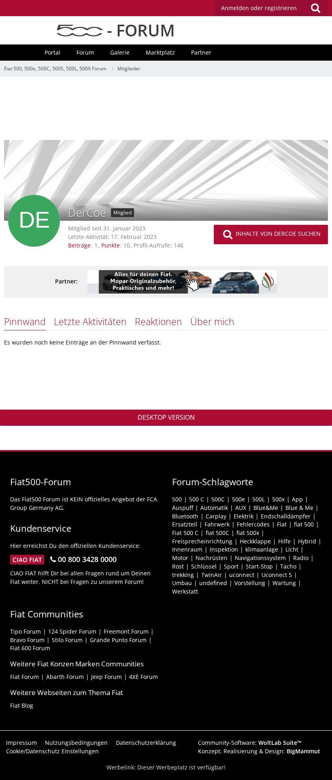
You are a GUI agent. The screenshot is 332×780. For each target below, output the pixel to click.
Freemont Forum (126, 631)
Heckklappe (255, 541)
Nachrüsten (212, 558)
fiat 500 (304, 524)
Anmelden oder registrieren (259, 8)
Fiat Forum (24, 677)
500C (218, 499)
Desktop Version (166, 417)
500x (278, 499)
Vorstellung (249, 583)
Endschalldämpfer (286, 516)
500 (177, 499)
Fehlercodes (253, 524)
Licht (291, 549)
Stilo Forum (67, 640)
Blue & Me (299, 508)
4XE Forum (143, 677)
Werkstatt (185, 591)
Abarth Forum (65, 677)
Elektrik (243, 516)
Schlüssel (204, 566)
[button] (271, 8)
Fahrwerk (217, 524)
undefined (213, 583)
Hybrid (307, 541)
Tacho (288, 566)
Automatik (214, 508)
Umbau (182, 583)
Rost (178, 566)
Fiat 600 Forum (30, 648)
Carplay (216, 516)
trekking (183, 575)
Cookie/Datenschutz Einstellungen (52, 751)
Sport (231, 566)
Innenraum (187, 549)
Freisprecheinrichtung (202, 541)
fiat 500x (247, 533)
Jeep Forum (106, 677)
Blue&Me (265, 508)
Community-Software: (250, 742)
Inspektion (224, 549)
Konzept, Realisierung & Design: (259, 751)
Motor (180, 558)
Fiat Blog (21, 705)
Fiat (282, 524)
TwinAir (211, 575)
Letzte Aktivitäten (90, 321)
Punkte (110, 245)
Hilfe (284, 541)
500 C (196, 499)
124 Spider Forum (72, 631)
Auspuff (182, 508)
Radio (301, 558)
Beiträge (79, 245)
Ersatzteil (184, 524)
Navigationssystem (260, 558)
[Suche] (315, 8)
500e (238, 499)
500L (258, 499)
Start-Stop (259, 566)
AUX (240, 508)
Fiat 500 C (185, 533)
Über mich (212, 321)
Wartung (284, 583)
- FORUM (139, 30)
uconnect (241, 575)
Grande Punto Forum (118, 640)
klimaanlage (261, 549)
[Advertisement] (166, 111)
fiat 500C (217, 533)
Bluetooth (185, 516)
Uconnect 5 (277, 575)
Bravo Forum (27, 640)
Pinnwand (25, 321)
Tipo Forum (25, 631)
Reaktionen (158, 321)
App (297, 499)
